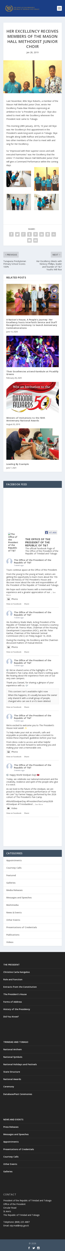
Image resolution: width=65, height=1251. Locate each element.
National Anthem (12, 1049)
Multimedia (12, 904)
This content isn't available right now (28, 691)
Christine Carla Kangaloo (16, 972)
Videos (9, 942)
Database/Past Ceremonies (17, 1094)
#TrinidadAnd (25, 804)
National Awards (12, 1079)
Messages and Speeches (19, 897)
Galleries (10, 882)
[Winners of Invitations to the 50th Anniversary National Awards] (32, 397)
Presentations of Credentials (21, 927)
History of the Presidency (16, 1009)
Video (14, 808)
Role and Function (12, 979)
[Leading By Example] (32, 444)
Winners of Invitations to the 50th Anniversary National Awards (25, 419)
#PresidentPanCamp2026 (39, 801)
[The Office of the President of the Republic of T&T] (14, 542)
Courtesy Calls (13, 867)
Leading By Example (17, 464)
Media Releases (14, 890)
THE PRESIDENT (11, 964)
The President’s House (15, 994)
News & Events (14, 912)
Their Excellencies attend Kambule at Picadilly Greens (32, 373)
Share (26, 604)
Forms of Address (12, 1001)
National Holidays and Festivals (20, 1064)
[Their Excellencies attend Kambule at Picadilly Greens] (32, 351)
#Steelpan (11, 804)
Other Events (13, 919)
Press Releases (10, 1126)
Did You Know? (11, 1016)
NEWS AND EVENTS (13, 1119)
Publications (12, 934)
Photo (14, 599)
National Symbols (12, 1056)
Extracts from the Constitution (20, 986)
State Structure (11, 1071)
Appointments (14, 860)
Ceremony (8, 1086)
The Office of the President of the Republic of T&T (32, 561)
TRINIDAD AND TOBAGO (15, 1042)
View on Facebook (13, 604)
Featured (11, 875)
